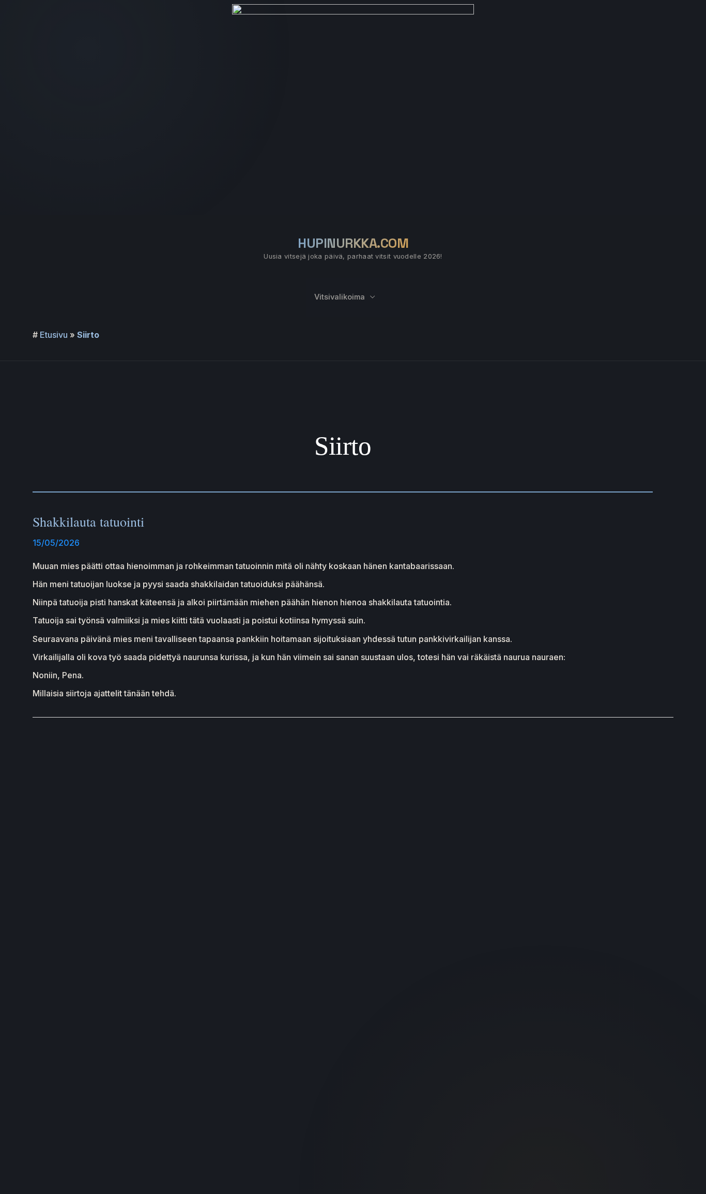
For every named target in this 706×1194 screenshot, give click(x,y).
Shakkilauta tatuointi (88, 521)
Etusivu (54, 335)
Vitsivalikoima (339, 297)
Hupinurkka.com (353, 243)
